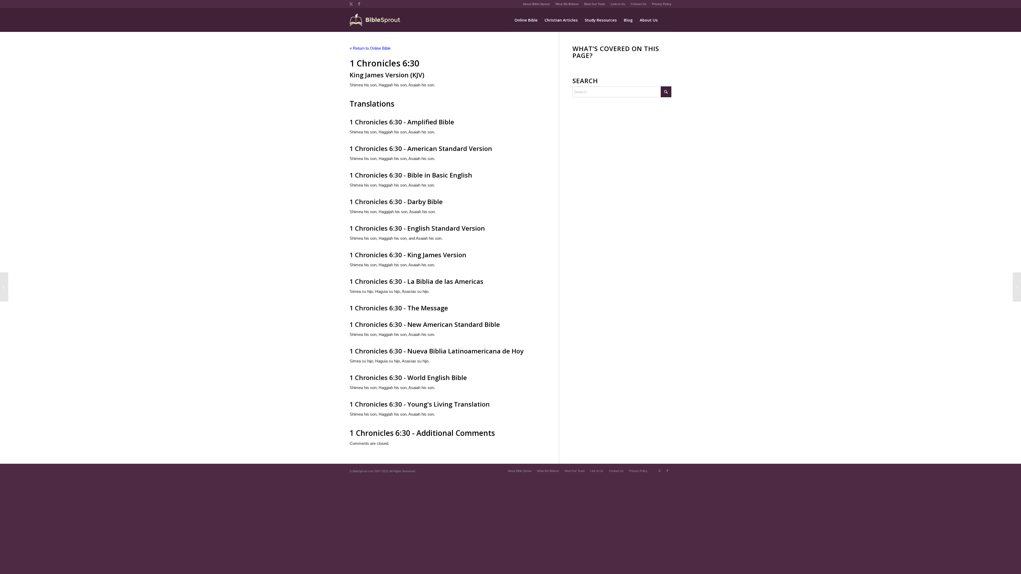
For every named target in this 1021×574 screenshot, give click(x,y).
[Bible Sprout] (375, 20)
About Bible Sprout (536, 4)
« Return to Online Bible (370, 48)
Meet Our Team (594, 4)
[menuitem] (536, 4)
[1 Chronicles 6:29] (4, 287)
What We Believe (567, 4)
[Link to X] (351, 4)
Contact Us (638, 4)
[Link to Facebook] (359, 4)
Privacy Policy (661, 4)
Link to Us (618, 4)
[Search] (666, 20)
